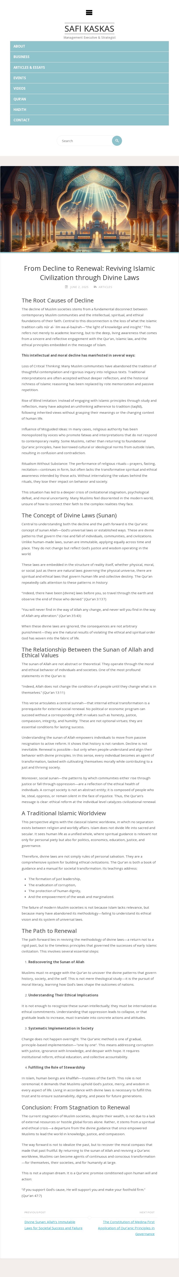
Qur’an (20, 99)
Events (20, 78)
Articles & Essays (29, 67)
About (19, 46)
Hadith (20, 109)
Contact (22, 120)
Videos (20, 88)
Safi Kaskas (89, 28)
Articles (105, 287)
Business (21, 57)
